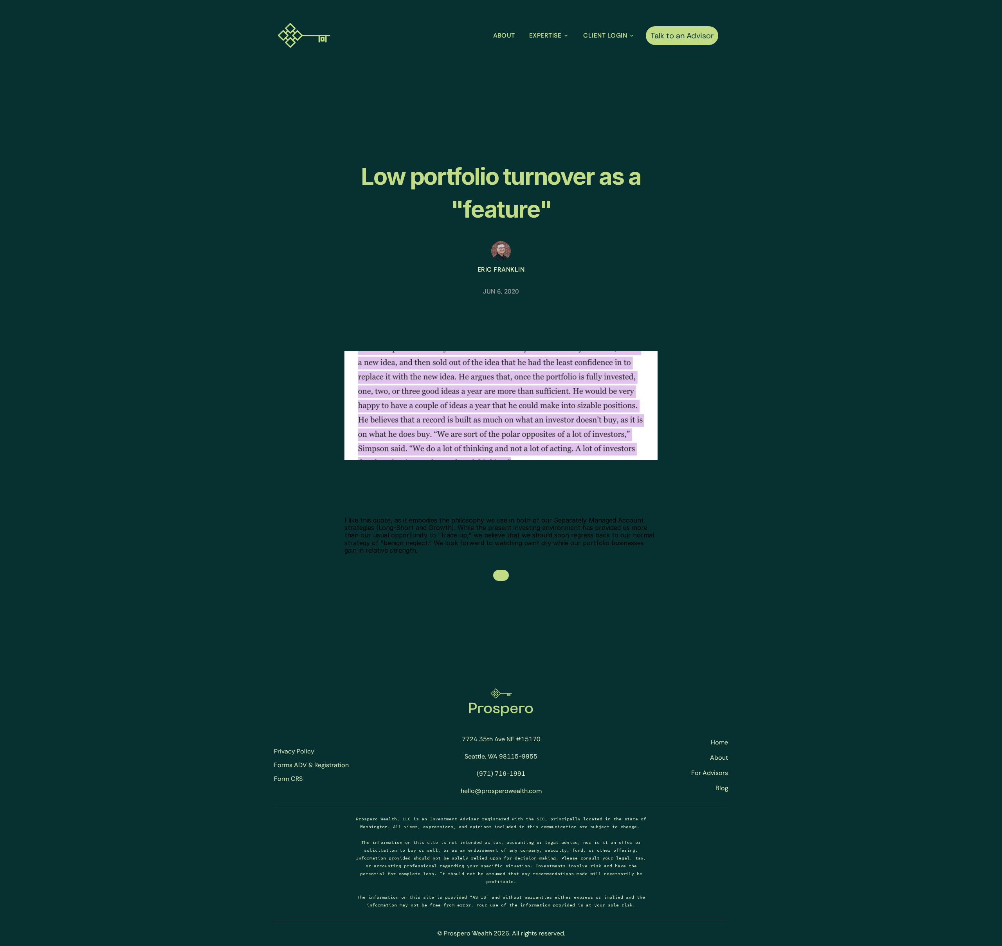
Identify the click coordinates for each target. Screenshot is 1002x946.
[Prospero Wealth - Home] (304, 35)
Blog (721, 788)
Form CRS (288, 779)
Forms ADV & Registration (311, 765)
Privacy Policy (294, 751)
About (719, 757)
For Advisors (709, 773)
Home (719, 742)
